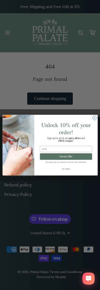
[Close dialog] (94, 118)
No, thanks (66, 168)
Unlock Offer (65, 156)
